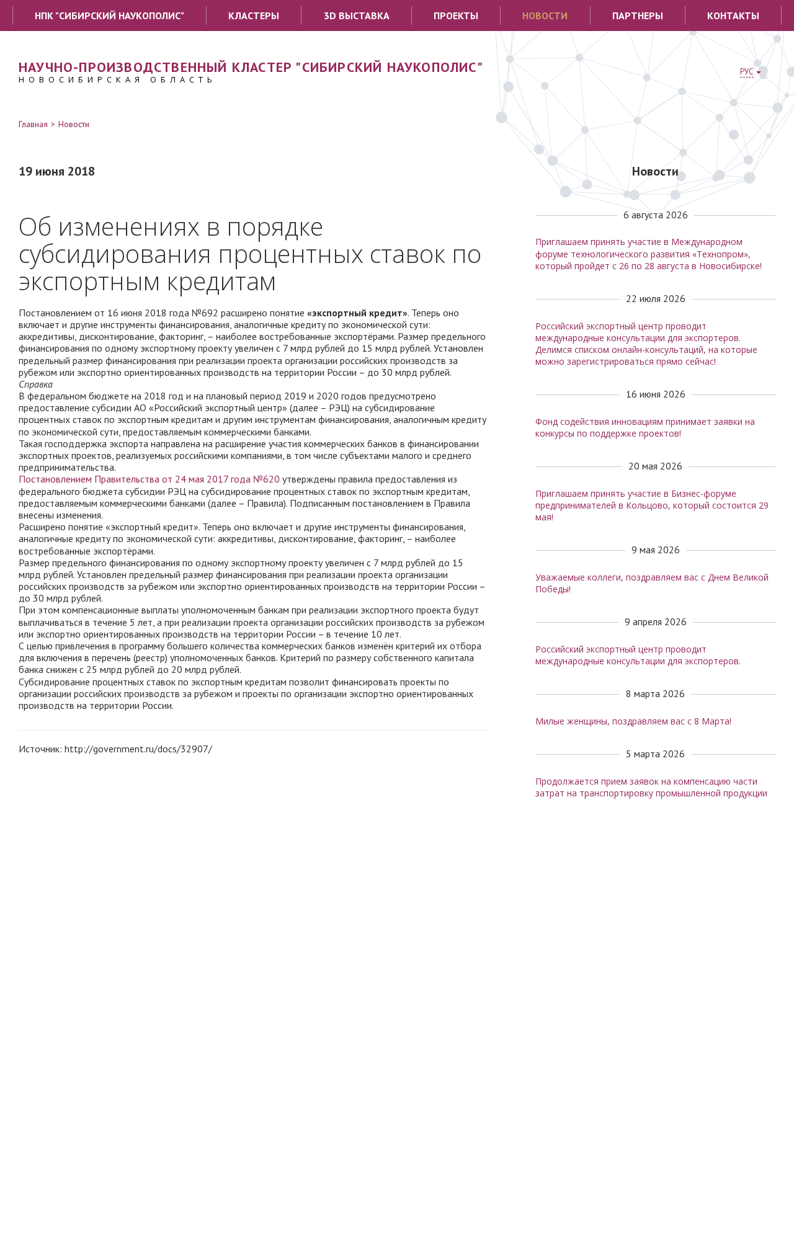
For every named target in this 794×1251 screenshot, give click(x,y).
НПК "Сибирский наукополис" (109, 15)
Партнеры (637, 15)
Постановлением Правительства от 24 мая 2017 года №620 (149, 479)
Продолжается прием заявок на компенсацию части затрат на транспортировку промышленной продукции (651, 787)
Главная (33, 124)
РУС (747, 71)
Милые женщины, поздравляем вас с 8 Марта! (633, 721)
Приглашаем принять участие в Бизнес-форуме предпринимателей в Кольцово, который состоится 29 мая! (652, 505)
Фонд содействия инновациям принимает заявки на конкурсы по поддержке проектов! (645, 427)
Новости (545, 15)
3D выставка (357, 15)
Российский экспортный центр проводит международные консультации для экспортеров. (638, 655)
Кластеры (253, 15)
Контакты (733, 15)
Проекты (456, 15)
